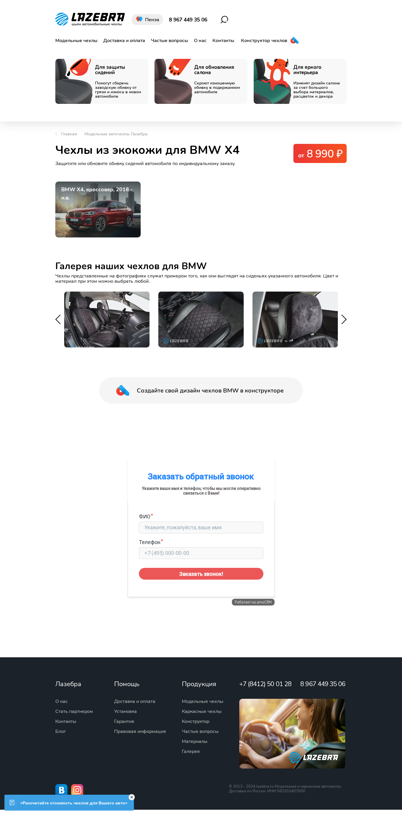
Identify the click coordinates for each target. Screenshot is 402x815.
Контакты (223, 40)
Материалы (194, 741)
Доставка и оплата (124, 40)
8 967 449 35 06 (188, 19)
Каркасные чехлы (202, 711)
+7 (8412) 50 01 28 (265, 684)
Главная (69, 134)
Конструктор (195, 721)
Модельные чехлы (76, 40)
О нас (200, 40)
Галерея (191, 751)
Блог (60, 731)
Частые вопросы (169, 40)
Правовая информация (140, 731)
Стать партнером (74, 711)
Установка (125, 711)
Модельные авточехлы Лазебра (115, 134)
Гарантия (124, 721)
